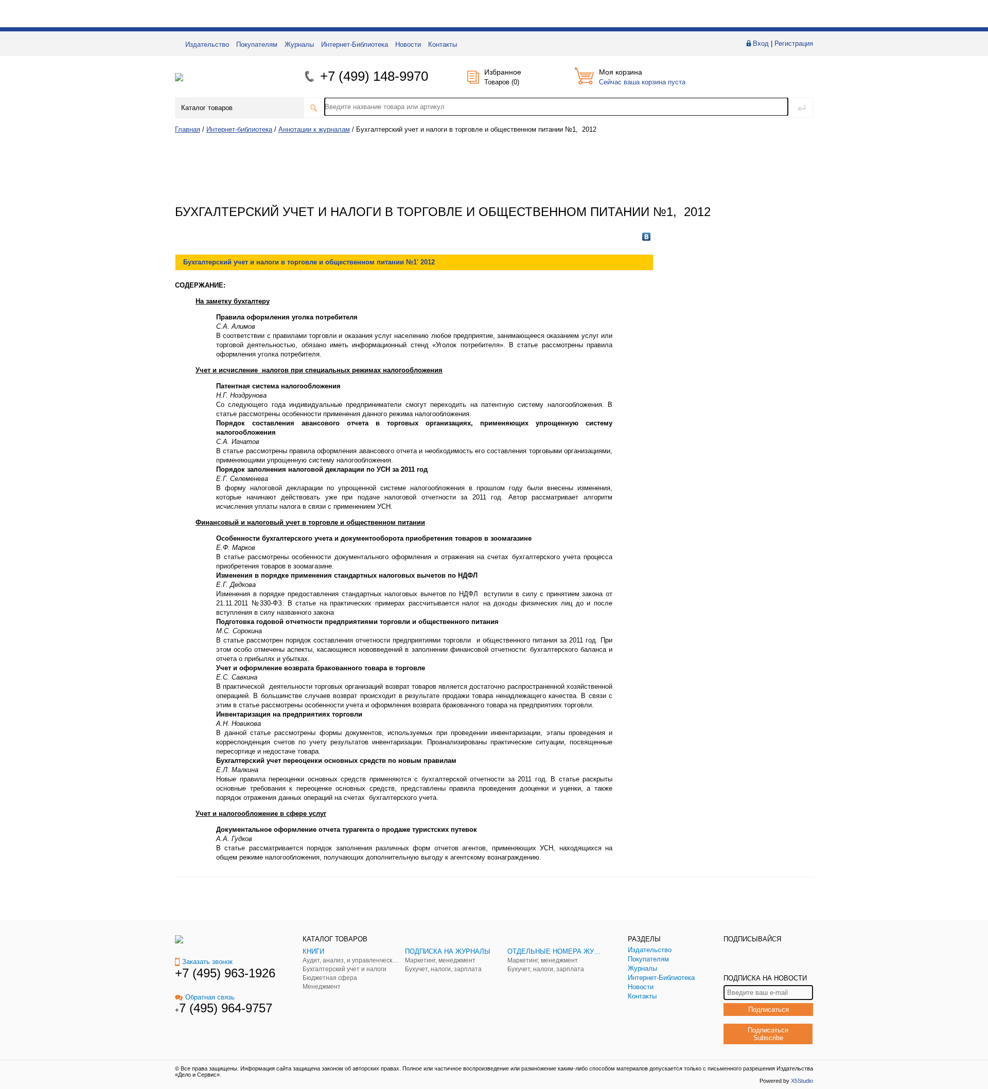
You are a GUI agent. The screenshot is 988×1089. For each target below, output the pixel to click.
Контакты (442, 44)
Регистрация (793, 43)
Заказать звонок (207, 962)
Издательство (207, 44)
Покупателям (256, 44)
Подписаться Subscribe (768, 1034)
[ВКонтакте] (646, 236)
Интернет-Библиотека (354, 44)
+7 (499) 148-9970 (374, 76)
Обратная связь (210, 997)
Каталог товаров (207, 108)
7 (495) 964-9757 (225, 1008)
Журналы (299, 44)
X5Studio (802, 1081)
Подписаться (768, 1009)
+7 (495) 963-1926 (225, 973)
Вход (761, 43)
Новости (408, 44)
